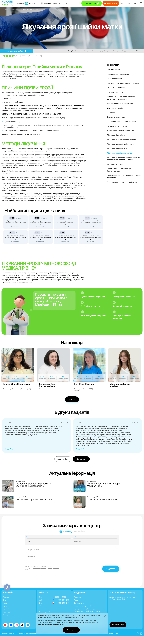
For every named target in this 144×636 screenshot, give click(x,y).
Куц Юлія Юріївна (84, 384)
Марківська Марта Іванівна (120, 385)
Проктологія (78, 597)
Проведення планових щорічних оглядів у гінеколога (124, 177)
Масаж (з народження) (82, 606)
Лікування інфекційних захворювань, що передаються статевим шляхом (123, 158)
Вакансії (6, 609)
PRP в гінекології (114, 70)
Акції (60, 3)
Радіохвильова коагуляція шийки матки (123, 182)
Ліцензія (6, 615)
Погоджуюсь (71, 630)
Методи (87, 51)
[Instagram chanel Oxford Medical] (16, 625)
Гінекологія (14, 9)
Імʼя (74, 537)
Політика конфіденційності (39, 568)
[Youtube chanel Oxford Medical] (5, 625)
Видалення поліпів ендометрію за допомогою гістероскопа (121, 98)
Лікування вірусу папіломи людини (121, 139)
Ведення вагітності (115, 92)
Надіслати (110, 569)
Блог (5, 600)
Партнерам (7, 612)
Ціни (65, 3)
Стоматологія (79, 603)
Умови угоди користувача (111, 633)
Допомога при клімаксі (116, 117)
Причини (78, 51)
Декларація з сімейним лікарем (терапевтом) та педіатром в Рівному (87, 610)
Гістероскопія (112, 112)
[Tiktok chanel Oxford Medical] (22, 625)
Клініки (41, 606)
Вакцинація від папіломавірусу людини (123, 83)
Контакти (6, 603)
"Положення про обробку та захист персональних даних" (57, 622)
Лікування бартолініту (116, 135)
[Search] (129, 3)
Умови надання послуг (53, 568)
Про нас (6, 597)
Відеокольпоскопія (115, 108)
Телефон (29, 537)
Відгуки (131, 51)
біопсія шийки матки (42, 125)
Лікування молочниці (115, 164)
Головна (7, 9)
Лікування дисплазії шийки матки (120, 144)
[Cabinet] (135, 3)
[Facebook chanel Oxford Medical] (11, 625)
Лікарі (55, 3)
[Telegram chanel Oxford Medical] (28, 625)
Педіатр (77, 600)
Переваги (116, 51)
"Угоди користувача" (87, 620)
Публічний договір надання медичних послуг (30, 633)
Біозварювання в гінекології (118, 74)
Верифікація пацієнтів (8, 633)
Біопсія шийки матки (115, 79)
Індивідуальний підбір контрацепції (121, 121)
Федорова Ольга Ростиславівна (47, 385)
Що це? (70, 51)
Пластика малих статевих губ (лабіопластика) (119, 170)
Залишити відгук (63, 459)
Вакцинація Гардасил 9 (116, 88)
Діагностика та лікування (101, 51)
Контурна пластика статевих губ (120, 131)
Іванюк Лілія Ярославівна (17, 384)
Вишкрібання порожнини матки (120, 103)
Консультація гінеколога (117, 126)
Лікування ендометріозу (117, 148)
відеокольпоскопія (11, 122)
